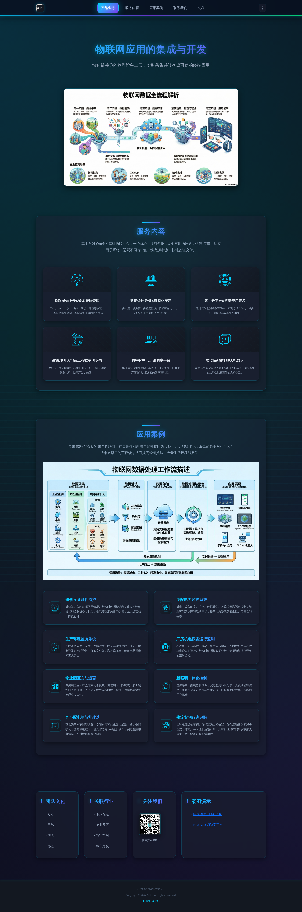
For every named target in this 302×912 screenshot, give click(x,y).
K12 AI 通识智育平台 (207, 825)
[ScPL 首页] (40, 8)
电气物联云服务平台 (207, 814)
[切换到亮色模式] (262, 8)
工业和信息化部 (151, 901)
